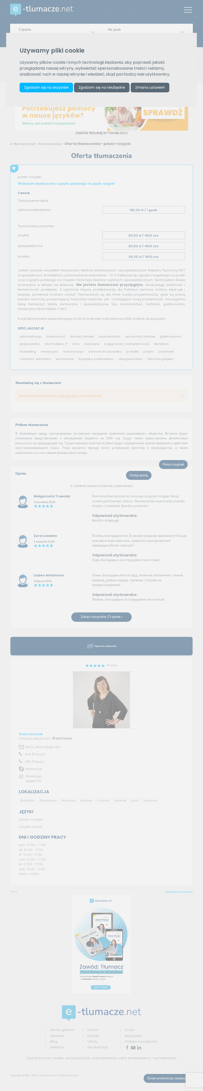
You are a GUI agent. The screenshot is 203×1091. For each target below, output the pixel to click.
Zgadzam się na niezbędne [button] (101, 87)
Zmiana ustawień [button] (150, 87)
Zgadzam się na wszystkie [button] (46, 87)
